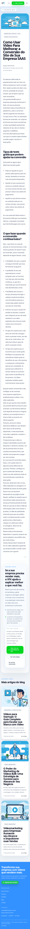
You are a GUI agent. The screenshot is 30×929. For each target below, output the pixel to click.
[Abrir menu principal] (27, 3)
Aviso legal (3, 925)
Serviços (3, 894)
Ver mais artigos (15, 657)
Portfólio (3, 897)
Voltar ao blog (9, 9)
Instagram (4, 915)
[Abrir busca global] (9, 3)
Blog (2, 900)
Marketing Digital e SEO (12, 33)
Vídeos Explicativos (10, 36)
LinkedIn (10, 915)
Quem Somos (5, 891)
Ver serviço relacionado (12, 663)
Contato (3, 902)
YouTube (17, 915)
